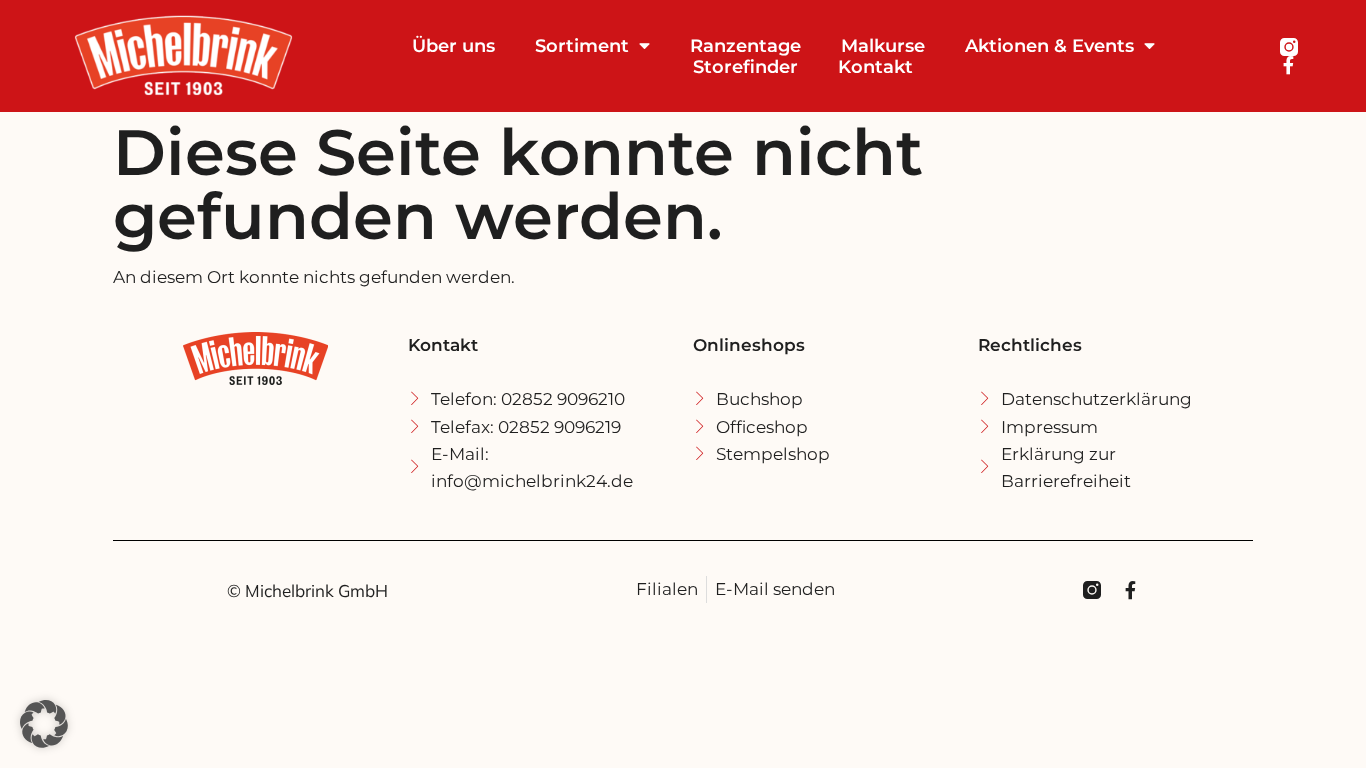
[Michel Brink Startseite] (203, 56)
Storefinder (745, 66)
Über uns (453, 45)
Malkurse (883, 45)
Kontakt (875, 66)
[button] (44, 724)
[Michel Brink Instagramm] (1289, 47)
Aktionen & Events (1049, 45)
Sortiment (582, 45)
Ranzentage (745, 45)
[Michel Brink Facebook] (1289, 65)
